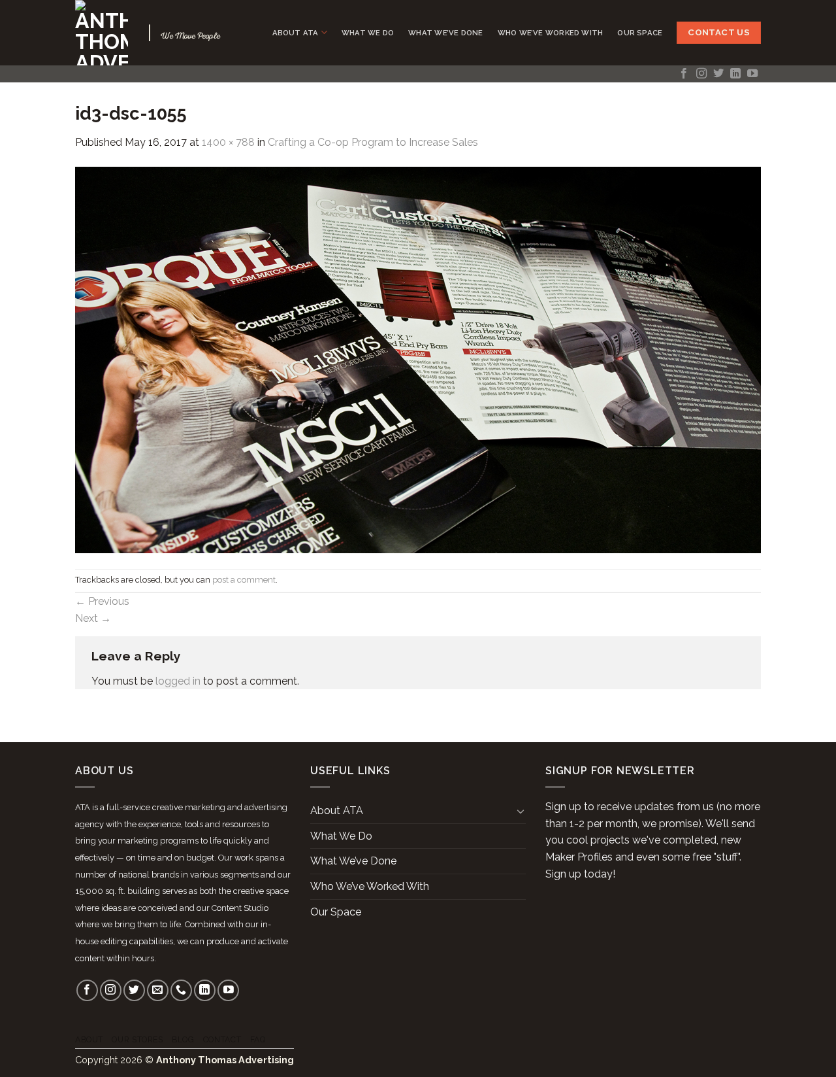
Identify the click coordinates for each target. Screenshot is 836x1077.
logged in (178, 681)
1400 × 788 (228, 142)
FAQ (258, 1039)
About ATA (295, 32)
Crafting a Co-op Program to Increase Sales (373, 142)
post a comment (244, 580)
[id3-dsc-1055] (418, 358)
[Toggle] (520, 811)
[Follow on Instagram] (701, 74)
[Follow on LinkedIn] (735, 74)
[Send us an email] (158, 990)
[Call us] (181, 990)
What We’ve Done (445, 32)
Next (93, 618)
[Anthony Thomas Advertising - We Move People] (101, 32)
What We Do (368, 32)
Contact (222, 1039)
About (89, 1039)
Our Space (639, 32)
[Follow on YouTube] (752, 74)
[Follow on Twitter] (718, 74)
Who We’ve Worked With (550, 32)
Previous (102, 601)
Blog (183, 1039)
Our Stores (137, 1039)
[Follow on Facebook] (684, 74)
